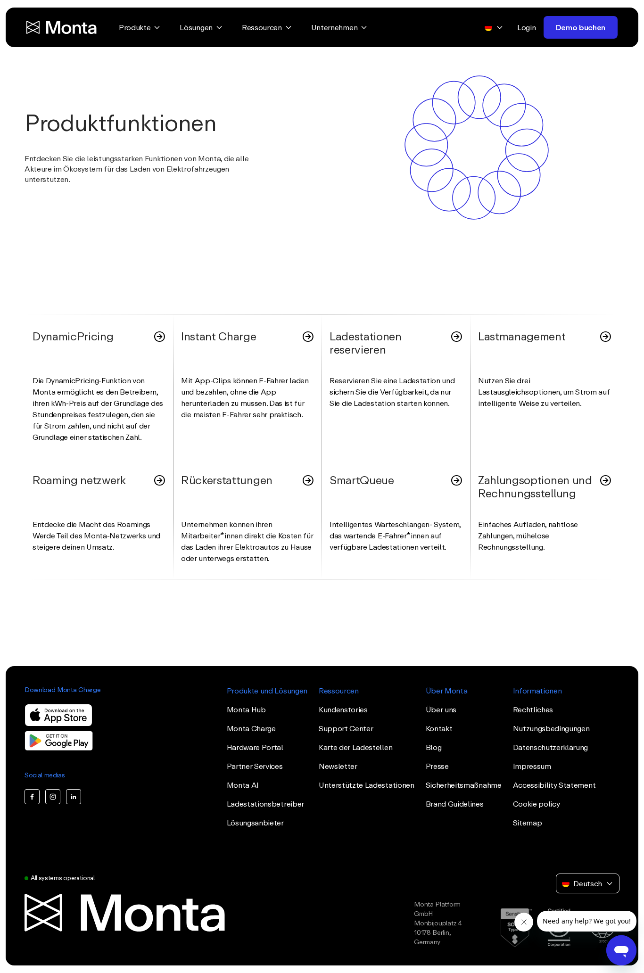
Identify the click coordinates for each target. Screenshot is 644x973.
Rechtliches (533, 709)
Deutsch (587, 883)
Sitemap (527, 822)
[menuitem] (139, 27)
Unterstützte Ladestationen (366, 785)
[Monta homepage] (62, 27)
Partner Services (255, 766)
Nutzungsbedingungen (551, 728)
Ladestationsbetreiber (265, 803)
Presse (437, 766)
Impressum (532, 766)
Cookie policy (536, 803)
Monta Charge (251, 728)
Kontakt (439, 728)
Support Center (346, 728)
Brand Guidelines (455, 803)
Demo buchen (580, 27)
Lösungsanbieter (255, 822)
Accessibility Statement (554, 785)
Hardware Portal (255, 747)
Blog (434, 747)
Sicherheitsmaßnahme (464, 785)
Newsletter (338, 766)
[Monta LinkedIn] (73, 796)
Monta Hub (246, 709)
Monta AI (243, 785)
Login (526, 27)
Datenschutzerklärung (550, 747)
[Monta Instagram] (52, 796)
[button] (322, 131)
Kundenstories (343, 709)
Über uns (441, 709)
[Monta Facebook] (32, 796)
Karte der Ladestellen (355, 747)
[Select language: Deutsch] (494, 27)
